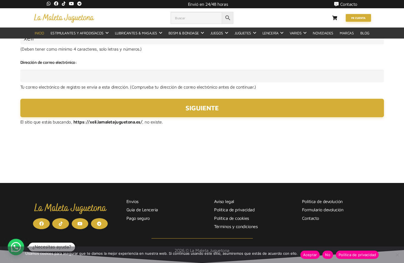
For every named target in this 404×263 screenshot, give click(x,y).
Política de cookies (231, 218)
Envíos (132, 201)
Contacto (310, 218)
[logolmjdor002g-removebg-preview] (64, 18)
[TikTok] (64, 3)
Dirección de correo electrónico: (48, 62)
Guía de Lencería (142, 209)
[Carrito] (334, 18)
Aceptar (310, 255)
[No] (397, 254)
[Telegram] (79, 3)
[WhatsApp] (49, 3)
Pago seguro (138, 218)
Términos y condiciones (236, 226)
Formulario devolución (323, 209)
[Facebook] (56, 3)
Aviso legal (224, 201)
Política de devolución (322, 201)
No (327, 255)
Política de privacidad (234, 209)
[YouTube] (71, 3)
